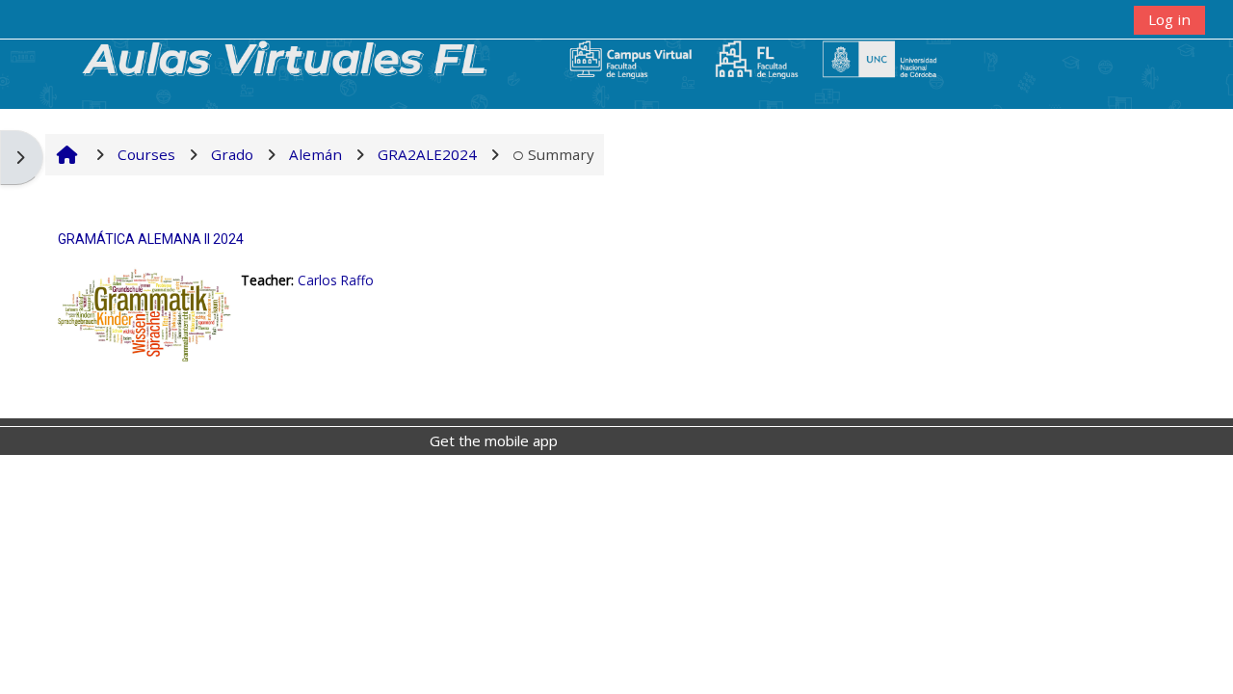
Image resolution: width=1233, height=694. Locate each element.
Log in (1169, 19)
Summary (561, 154)
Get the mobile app (494, 440)
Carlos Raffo (336, 280)
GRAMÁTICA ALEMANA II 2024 (151, 239)
